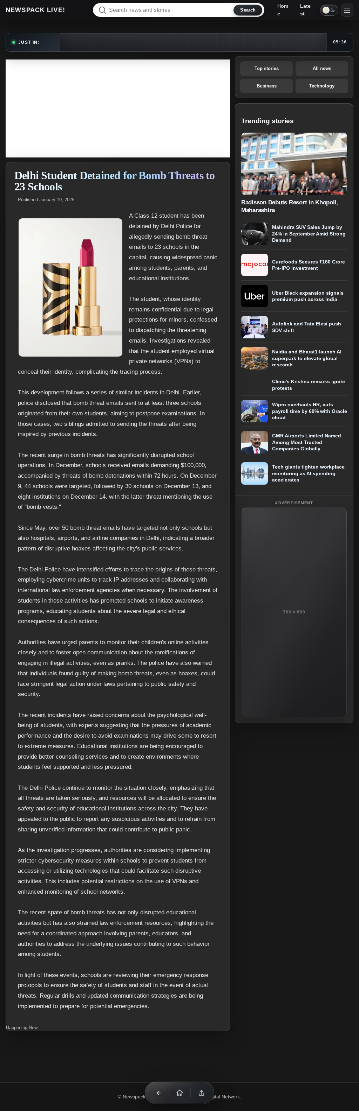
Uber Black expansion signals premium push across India (308, 296)
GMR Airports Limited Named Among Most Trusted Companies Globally (306, 442)
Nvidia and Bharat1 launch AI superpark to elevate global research (306, 358)
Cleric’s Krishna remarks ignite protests (308, 385)
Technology (321, 86)
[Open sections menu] (347, 10)
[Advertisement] (118, 108)
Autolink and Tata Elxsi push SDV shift (306, 327)
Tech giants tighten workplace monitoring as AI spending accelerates (308, 473)
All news (322, 68)
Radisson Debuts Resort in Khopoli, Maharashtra (289, 206)
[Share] (201, 1092)
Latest (305, 9)
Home (282, 9)
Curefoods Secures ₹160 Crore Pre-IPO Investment (308, 265)
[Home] (179, 1092)
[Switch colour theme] (329, 10)
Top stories (267, 68)
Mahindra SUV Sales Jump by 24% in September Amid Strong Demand (309, 233)
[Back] (158, 1092)
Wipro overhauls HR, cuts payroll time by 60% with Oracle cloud (309, 411)
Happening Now (22, 1027)
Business (267, 86)
